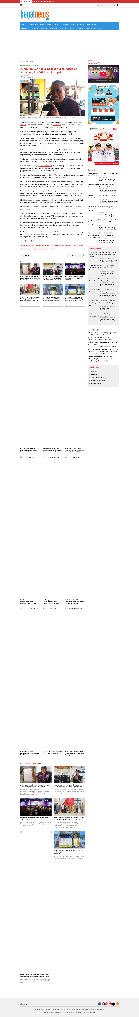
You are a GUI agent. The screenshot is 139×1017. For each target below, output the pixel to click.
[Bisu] (113, 81)
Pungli (34, 249)
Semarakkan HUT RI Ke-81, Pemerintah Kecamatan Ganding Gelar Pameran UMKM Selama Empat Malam (108, 241)
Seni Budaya (80, 24)
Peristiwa (65, 24)
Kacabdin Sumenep (58, 245)
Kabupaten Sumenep (42, 245)
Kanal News (94, 371)
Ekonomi (56, 24)
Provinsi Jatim (25, 249)
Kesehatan (44, 28)
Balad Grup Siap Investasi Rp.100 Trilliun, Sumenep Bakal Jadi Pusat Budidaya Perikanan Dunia (102, 335)
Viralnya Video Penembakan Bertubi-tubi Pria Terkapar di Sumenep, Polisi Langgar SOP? (108, 309)
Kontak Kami (76, 1009)
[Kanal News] (34, 14)
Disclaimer (67, 1009)
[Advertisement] (69, 44)
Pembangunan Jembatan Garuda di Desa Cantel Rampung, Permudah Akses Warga (51, 601)
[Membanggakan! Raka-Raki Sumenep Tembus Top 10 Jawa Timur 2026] (75, 269)
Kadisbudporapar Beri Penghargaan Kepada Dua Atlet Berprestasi (108, 320)
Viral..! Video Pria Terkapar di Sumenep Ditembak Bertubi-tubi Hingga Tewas (108, 296)
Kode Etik (85, 1009)
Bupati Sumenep (96, 384)
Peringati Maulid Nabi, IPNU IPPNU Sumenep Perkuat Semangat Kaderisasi (107, 180)
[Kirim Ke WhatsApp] (83, 255)
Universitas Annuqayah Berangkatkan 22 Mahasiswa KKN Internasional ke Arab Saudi (29, 753)
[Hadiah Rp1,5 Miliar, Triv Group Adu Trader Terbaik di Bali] (103, 197)
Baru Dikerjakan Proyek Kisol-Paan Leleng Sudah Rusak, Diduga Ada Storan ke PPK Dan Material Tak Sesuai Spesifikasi (30, 450)
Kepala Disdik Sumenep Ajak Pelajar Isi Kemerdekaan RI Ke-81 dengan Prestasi (74, 753)
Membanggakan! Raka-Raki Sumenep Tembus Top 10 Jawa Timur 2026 (74, 278)
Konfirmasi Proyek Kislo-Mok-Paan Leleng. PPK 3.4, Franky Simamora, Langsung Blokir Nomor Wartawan (74, 298)
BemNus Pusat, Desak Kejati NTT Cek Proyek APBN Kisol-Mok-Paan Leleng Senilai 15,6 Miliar (52, 298)
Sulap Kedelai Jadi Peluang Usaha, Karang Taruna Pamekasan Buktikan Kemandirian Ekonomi (108, 261)
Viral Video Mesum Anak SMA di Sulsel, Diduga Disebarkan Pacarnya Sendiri (107, 285)
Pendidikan (34, 28)
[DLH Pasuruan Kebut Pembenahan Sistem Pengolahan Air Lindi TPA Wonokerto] (30, 527)
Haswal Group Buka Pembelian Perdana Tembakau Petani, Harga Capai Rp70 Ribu (108, 191)
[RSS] (117, 1004)
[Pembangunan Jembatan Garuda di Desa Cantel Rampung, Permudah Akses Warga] (53, 527)
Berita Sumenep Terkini (98, 380)
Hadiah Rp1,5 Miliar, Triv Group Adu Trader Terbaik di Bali (108, 202)
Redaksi (48, 1009)
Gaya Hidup (53, 28)
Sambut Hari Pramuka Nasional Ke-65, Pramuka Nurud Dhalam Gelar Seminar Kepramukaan (53, 278)
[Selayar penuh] (116, 81)
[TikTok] (113, 1004)
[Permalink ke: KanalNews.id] (21, 76)
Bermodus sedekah (45, 166)
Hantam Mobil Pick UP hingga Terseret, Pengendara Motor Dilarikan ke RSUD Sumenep (107, 274)
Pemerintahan (33, 24)
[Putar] (90, 81)
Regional (35, 65)
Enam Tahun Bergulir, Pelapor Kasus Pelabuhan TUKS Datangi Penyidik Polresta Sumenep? (30, 278)
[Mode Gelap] (118, 5)
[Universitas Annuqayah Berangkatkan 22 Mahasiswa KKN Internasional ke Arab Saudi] (30, 679)
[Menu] (21, 5)
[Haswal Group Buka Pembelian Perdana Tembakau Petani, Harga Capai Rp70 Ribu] (103, 186)
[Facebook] (99, 1004)
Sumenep (53, 249)
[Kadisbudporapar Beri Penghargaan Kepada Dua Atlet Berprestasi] (103, 315)
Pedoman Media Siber (97, 1009)
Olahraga (63, 28)
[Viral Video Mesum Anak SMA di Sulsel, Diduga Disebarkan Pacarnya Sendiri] (103, 280)
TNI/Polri (71, 28)
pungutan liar (43, 249)
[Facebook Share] (68, 255)
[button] (114, 4)
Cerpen (100, 28)
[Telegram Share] (79, 255)
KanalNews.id (27, 76)
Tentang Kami (39, 1009)
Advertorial (25, 28)
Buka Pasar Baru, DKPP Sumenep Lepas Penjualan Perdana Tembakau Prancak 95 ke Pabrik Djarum (109, 215)
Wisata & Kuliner (92, 24)
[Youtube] (110, 1004)
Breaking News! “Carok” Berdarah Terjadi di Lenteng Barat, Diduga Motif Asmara (102, 342)
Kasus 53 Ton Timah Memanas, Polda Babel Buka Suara (52, 752)
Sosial (72, 24)
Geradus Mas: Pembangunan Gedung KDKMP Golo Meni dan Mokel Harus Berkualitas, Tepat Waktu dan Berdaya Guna (52, 450)
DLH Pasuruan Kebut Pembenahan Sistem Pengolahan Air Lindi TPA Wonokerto (28, 601)
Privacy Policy (57, 1009)
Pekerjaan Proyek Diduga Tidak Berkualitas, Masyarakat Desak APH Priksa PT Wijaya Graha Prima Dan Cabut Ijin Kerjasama (74, 450)
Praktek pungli (78, 245)
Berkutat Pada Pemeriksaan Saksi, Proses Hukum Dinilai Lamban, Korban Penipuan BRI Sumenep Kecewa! (102, 354)
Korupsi (68, 245)
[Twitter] (103, 1004)
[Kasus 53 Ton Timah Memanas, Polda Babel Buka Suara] (53, 679)
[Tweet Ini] (72, 255)
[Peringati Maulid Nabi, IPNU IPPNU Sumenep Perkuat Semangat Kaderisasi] (103, 175)
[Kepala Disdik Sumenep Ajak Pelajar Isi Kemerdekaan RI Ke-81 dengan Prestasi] (75, 679)
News (23, 24)
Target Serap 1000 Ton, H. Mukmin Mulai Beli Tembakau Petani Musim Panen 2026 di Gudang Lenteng (108, 228)
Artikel (93, 28)
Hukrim (42, 24)
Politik (49, 24)
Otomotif (80, 28)
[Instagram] (106, 1004)
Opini (87, 28)
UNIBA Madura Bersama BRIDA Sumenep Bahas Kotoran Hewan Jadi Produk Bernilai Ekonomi (30, 298)
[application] (103, 74)
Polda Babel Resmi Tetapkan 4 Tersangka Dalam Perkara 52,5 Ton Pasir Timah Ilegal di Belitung (75, 601)
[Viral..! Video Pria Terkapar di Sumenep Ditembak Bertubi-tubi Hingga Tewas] (103, 291)
